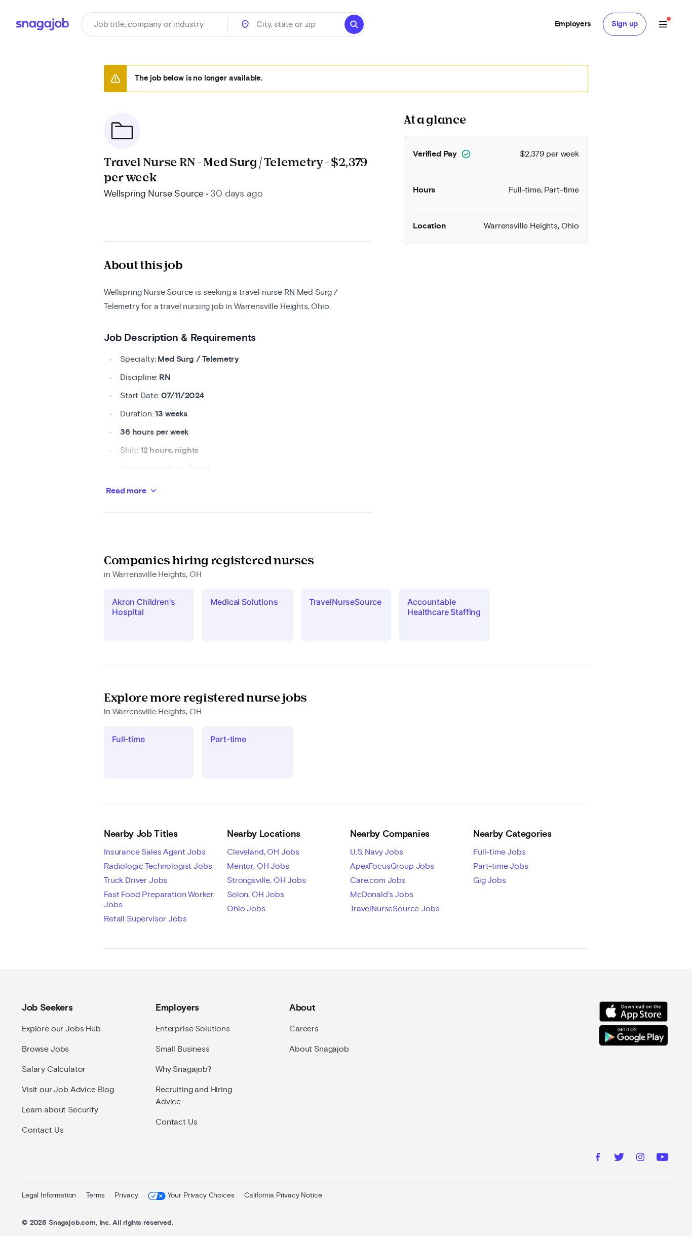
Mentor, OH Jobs (258, 866)
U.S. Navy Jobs (376, 852)
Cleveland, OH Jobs (263, 852)
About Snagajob (319, 1049)
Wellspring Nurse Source (154, 194)
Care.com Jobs (378, 880)
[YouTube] (662, 1158)
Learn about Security (60, 1110)
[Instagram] (640, 1158)
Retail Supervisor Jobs (145, 919)
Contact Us (42, 1130)
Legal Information (49, 1195)
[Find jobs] (354, 24)
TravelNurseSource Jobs (394, 909)
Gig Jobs (489, 880)
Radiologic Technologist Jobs (158, 866)
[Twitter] (619, 1158)
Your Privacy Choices (201, 1195)
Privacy (126, 1195)
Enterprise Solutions (193, 1029)
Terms (95, 1195)
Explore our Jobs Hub (61, 1029)
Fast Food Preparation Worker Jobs (159, 900)
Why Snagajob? (184, 1069)
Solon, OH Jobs (255, 895)
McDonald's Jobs (381, 895)
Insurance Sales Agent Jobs (155, 852)
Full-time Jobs (499, 852)
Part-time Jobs (500, 866)
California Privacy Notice (283, 1195)
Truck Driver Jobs (135, 880)
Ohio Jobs (246, 909)
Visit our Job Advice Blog (68, 1090)
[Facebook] (598, 1158)
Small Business (183, 1049)
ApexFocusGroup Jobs (392, 866)
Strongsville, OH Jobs (266, 880)
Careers (304, 1029)
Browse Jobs (45, 1049)
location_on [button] (245, 24)
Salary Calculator (54, 1069)
